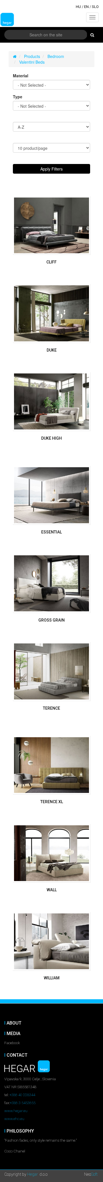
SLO (95, 7)
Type (17, 96)
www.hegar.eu (15, 1111)
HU (78, 7)
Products (32, 56)
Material (20, 75)
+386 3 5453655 (22, 1103)
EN (86, 7)
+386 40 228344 (22, 1095)
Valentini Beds (32, 62)
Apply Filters (51, 169)
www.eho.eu (14, 1119)
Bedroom (55, 56)
